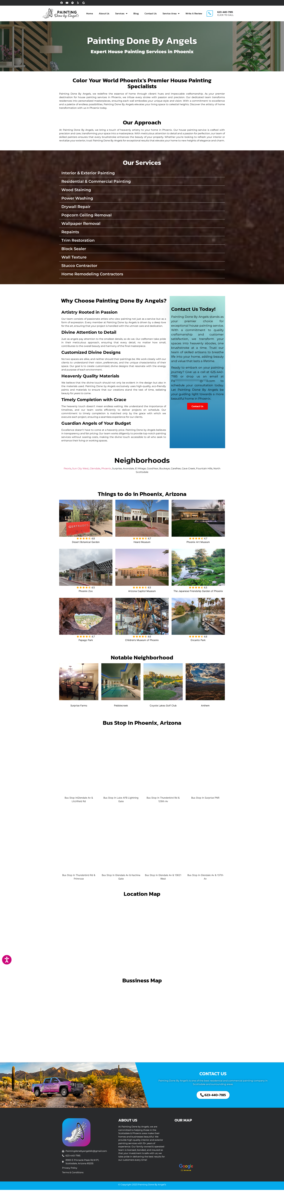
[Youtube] (67, 2)
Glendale (95, 468)
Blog (136, 13)
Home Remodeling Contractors (92, 274)
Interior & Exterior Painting (88, 173)
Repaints (70, 232)
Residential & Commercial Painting (96, 181)
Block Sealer (73, 248)
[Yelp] (78, 2)
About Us (104, 13)
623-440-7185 (225, 12)
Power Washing (77, 198)
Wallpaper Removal (80, 223)
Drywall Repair (76, 206)
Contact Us (151, 13)
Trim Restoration (78, 240)
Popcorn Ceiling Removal (86, 215)
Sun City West (80, 468)
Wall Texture (74, 257)
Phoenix (106, 468)
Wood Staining (76, 189)
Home (89, 13)
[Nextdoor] (72, 2)
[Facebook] (61, 2)
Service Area (169, 13)
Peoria (67, 468)
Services (119, 13)
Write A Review (193, 13)
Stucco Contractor (79, 265)
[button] (142, 173)
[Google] (83, 2)
